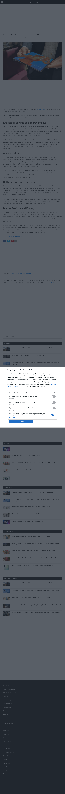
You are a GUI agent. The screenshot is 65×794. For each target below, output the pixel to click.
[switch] (53, 396)
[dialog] (32, 397)
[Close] (61, 370)
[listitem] (32, 393)
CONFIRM (21, 421)
